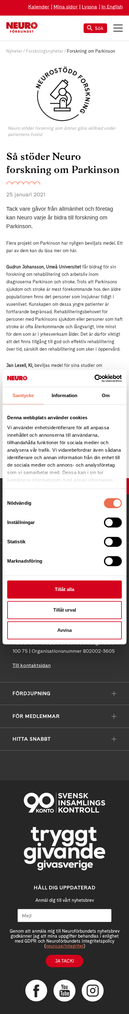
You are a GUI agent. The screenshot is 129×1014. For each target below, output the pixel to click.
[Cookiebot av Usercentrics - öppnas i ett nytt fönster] (94, 378)
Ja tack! (64, 961)
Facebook (36, 991)
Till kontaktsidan (32, 665)
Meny (118, 28)
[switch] (113, 522)
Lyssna (89, 7)
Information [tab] (64, 395)
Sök (99, 28)
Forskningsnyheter (44, 51)
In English (112, 7)
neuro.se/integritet (65, 946)
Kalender (38, 7)
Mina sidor (66, 7)
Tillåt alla (64, 589)
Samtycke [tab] (23, 395)
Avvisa (64, 630)
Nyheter (14, 51)
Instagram (93, 991)
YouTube (64, 991)
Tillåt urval (64, 610)
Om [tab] (106, 395)
